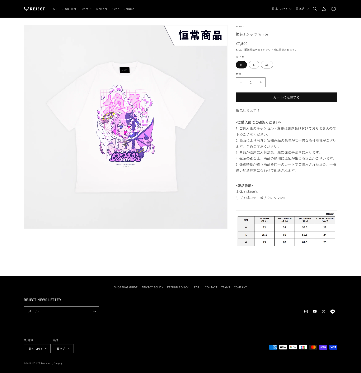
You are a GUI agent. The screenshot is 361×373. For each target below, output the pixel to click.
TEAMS (225, 287)
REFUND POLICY (178, 287)
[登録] (94, 311)
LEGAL (197, 287)
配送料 (248, 49)
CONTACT (211, 287)
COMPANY (240, 287)
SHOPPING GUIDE (125, 287)
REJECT (36, 363)
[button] (86, 8)
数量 (239, 74)
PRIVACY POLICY (152, 287)
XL (267, 65)
